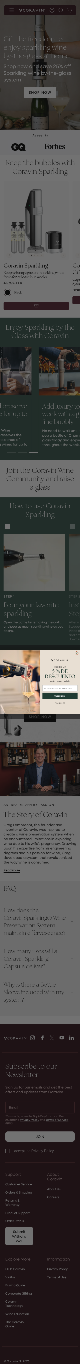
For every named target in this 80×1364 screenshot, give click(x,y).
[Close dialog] (76, 653)
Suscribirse (59, 695)
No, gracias (60, 702)
